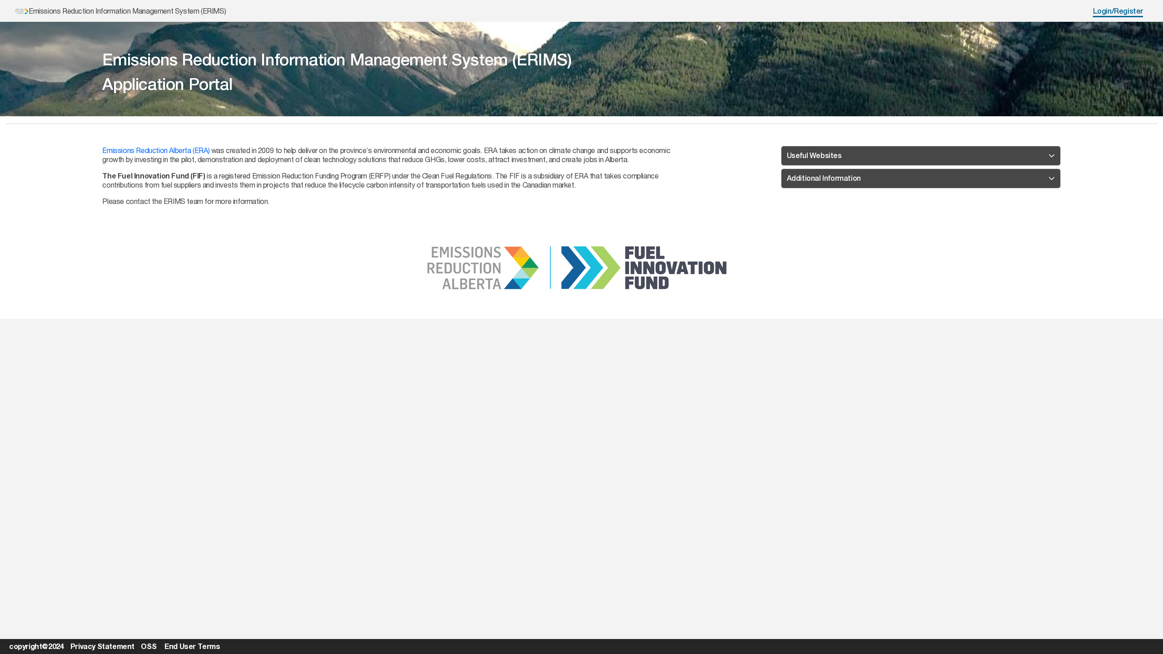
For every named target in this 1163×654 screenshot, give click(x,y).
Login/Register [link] (1118, 11)
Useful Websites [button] (814, 155)
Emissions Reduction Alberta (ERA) (155, 150)
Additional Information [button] (824, 178)
